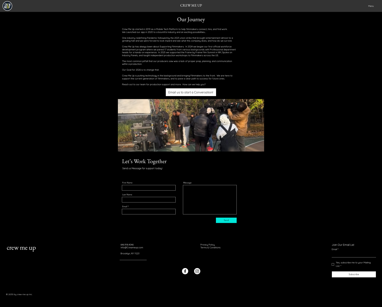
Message (187, 183)
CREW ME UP (191, 5)
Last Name (127, 194)
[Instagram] (137, 173)
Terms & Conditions (210, 247)
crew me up (21, 247)
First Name (127, 183)
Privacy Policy (207, 244)
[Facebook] (123, 173)
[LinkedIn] (132, 173)
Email (124, 206)
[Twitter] (128, 173)
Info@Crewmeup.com (132, 247)
